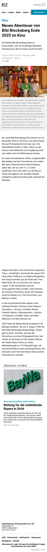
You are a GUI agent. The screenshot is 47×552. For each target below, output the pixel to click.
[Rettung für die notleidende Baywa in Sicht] (23, 382)
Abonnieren (39, 12)
